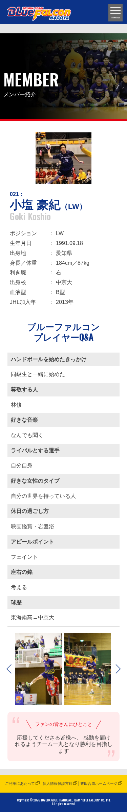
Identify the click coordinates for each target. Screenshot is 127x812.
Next (118, 669)
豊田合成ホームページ (99, 783)
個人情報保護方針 (57, 783)
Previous (9, 669)
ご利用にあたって (20, 783)
